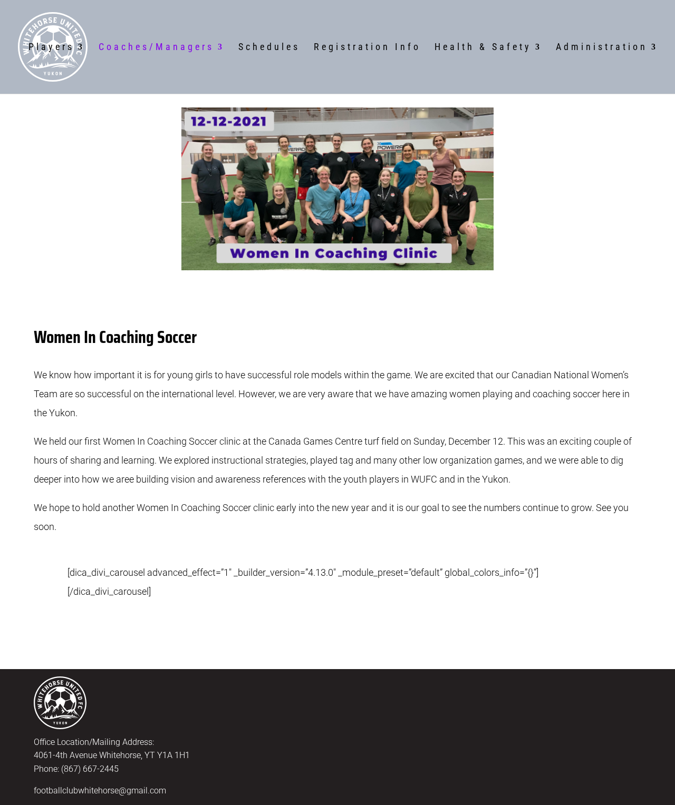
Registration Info (367, 47)
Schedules (269, 47)
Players (51, 47)
